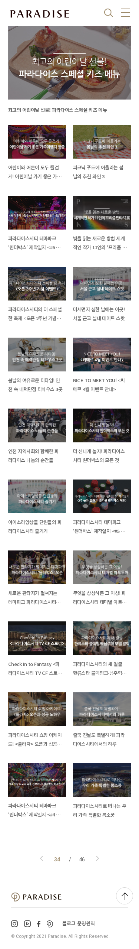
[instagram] (14, 923)
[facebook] (38, 924)
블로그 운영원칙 (78, 923)
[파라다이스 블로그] (39, 14)
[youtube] (27, 923)
